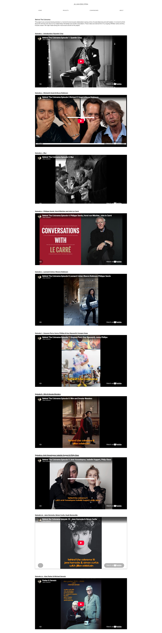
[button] (65, 10)
